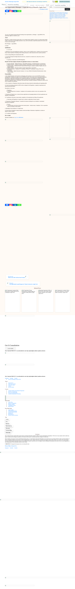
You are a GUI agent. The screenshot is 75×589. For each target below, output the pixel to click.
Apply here (18, 117)
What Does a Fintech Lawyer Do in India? (57, 14)
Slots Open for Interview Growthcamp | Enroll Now (37, 1)
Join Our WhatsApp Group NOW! (12, 1)
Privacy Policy (8, 445)
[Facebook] (7, 11)
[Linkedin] (15, 11)
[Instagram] (11, 11)
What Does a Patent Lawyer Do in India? (57, 16)
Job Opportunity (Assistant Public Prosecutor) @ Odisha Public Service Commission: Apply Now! (59, 13)
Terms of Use (14, 445)
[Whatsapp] (19, 11)
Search (51, 6)
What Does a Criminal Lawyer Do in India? (58, 15)
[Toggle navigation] (27, 4)
